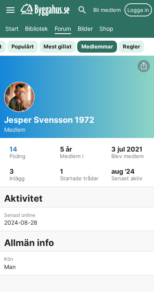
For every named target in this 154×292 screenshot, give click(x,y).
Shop (106, 28)
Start (11, 28)
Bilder (85, 28)
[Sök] (82, 10)
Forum (63, 28)
